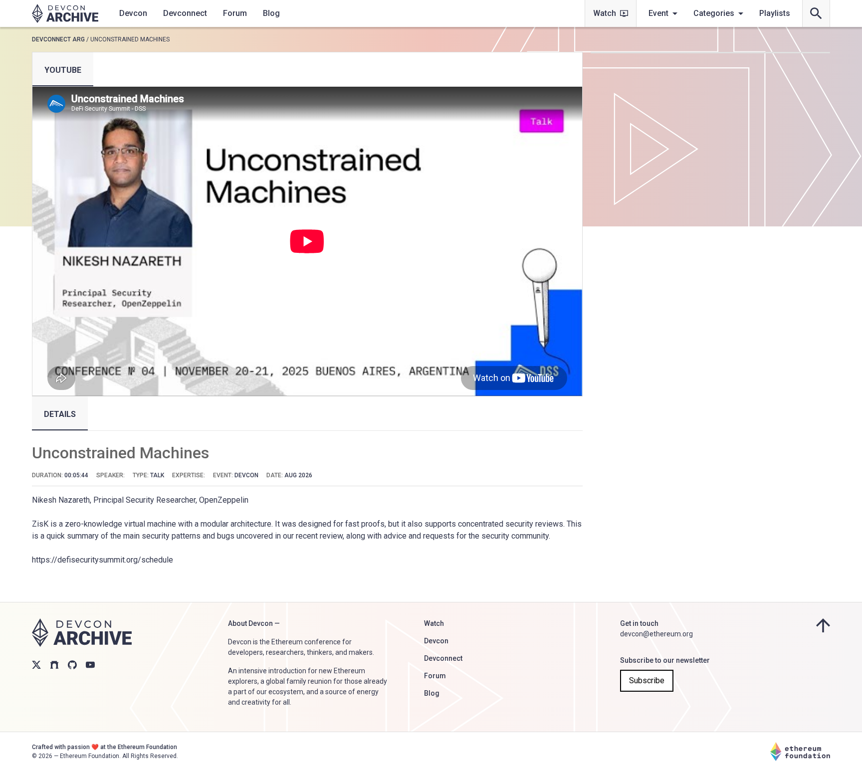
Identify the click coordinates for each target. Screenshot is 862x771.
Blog (271, 13)
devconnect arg (58, 39)
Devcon (133, 13)
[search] (816, 13)
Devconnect (185, 13)
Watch (604, 13)
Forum (235, 13)
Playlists (774, 13)
